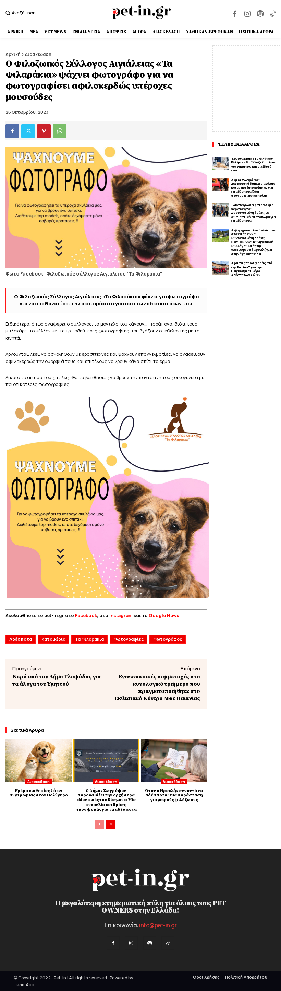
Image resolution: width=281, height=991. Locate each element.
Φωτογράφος (167, 639)
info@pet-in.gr (157, 925)
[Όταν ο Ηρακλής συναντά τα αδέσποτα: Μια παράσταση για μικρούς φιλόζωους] (174, 760)
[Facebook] (234, 12)
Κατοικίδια (53, 639)
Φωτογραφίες (128, 639)
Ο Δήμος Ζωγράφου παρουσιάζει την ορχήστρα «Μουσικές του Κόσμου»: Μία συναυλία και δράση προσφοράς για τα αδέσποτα (106, 800)
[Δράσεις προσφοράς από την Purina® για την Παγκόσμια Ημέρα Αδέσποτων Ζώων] (220, 268)
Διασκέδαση (38, 54)
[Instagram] (247, 12)
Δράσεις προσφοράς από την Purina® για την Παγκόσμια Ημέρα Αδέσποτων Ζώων (251, 269)
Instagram (121, 615)
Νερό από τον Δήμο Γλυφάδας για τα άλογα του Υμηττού (56, 680)
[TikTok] (273, 12)
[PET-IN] (141, 12)
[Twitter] (28, 131)
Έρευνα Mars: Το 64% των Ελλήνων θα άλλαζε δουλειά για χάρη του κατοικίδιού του (253, 165)
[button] (19, 13)
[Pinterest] (44, 131)
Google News (164, 615)
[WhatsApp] (59, 131)
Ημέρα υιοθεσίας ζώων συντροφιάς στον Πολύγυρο (38, 793)
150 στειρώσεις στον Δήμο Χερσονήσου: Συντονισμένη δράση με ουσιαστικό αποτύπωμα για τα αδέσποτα (253, 213)
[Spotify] (260, 12)
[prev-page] (99, 824)
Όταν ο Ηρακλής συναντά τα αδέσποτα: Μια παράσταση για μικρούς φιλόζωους (174, 795)
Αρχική (13, 54)
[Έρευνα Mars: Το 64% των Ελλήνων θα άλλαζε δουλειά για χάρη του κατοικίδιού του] (220, 163)
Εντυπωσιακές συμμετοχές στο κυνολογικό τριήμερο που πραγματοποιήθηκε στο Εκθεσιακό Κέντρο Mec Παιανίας (157, 687)
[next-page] (110, 824)
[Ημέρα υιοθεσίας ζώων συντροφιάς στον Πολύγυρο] (38, 760)
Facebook (86, 615)
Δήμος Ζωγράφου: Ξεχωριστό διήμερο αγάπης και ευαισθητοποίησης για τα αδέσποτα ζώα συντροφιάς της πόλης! (253, 188)
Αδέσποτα (20, 639)
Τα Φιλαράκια (89, 639)
